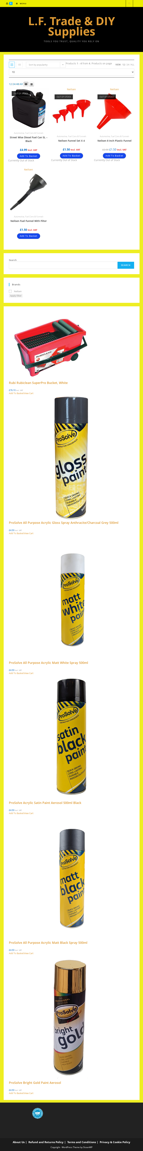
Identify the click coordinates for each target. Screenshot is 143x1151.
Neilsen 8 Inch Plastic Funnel (114, 140)
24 (128, 64)
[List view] (19, 65)
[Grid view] (12, 65)
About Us (19, 1142)
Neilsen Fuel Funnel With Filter (28, 221)
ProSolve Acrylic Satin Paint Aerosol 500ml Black (45, 803)
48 (17, 84)
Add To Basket (28, 156)
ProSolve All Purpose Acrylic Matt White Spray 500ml (48, 663)
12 (123, 64)
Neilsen (71, 89)
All (132, 64)
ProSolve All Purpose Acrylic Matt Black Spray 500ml (48, 942)
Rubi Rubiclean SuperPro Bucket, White (38, 383)
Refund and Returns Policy (45, 1142)
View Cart (28, 393)
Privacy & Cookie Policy (115, 1142)
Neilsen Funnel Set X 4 (71, 140)
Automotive (19, 132)
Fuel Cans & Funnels (34, 132)
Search (13, 260)
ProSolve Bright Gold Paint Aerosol (35, 1083)
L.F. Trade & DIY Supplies (71, 26)
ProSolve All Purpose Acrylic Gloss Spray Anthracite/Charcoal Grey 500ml (63, 523)
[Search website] (129, 3)
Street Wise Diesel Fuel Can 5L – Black (28, 139)
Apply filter (15, 295)
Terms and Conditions (81, 1142)
